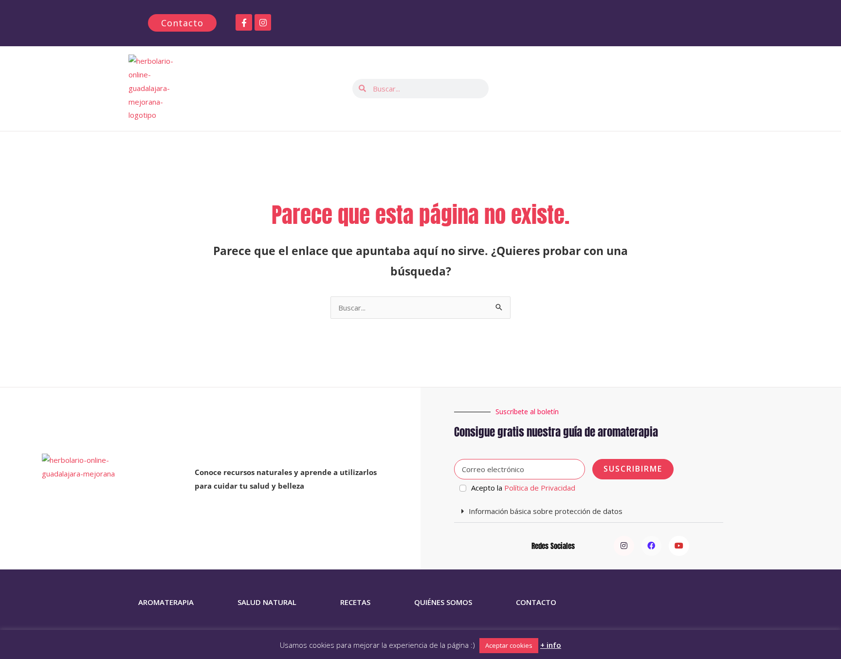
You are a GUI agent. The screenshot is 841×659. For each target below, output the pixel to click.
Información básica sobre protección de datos (545, 511)
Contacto (536, 602)
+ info (550, 645)
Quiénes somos (443, 602)
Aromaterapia (166, 602)
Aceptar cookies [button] (508, 645)
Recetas (355, 602)
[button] (588, 511)
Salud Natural (267, 602)
